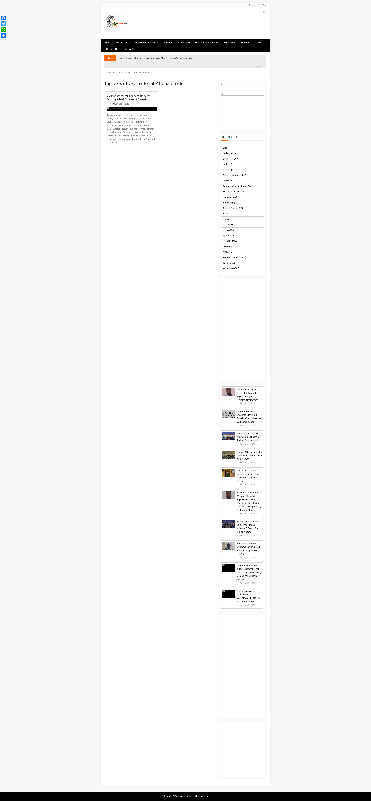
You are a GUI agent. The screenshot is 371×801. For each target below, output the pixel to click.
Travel (226, 246)
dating (226, 164)
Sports (226, 235)
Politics (226, 230)
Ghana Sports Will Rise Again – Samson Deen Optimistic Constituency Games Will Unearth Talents (249, 572)
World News (184, 42)
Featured (245, 42)
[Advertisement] (242, 332)
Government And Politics (207, 42)
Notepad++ (228, 224)
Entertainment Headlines (147, 42)
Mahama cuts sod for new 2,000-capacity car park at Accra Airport (249, 437)
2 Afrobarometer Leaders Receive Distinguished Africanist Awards (128, 97)
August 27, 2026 (247, 558)
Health (226, 213)
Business (169, 42)
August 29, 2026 (247, 426)
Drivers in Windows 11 (233, 175)
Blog (225, 148)
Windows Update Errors (233, 257)
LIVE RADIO (128, 49)
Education (227, 181)
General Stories (123, 42)
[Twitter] (3, 24)
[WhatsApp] (3, 29)
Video (225, 252)
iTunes (226, 219)
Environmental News (232, 191)
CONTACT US (111, 49)
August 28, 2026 (247, 514)
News (108, 42)
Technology (228, 241)
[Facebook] (3, 18)
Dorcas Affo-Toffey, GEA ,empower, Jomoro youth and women (249, 455)
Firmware (227, 202)
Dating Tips (228, 170)
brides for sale (229, 153)
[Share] (3, 35)
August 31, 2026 (247, 404)
